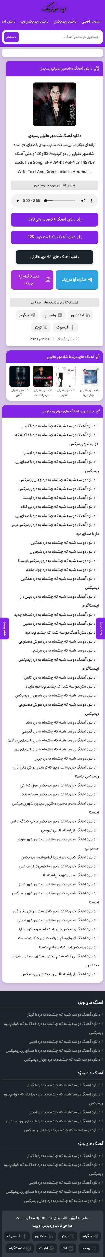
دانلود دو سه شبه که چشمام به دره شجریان (62, 551)
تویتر (38, 327)
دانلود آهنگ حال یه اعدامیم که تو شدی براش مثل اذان (54, 911)
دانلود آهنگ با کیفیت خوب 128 (51, 237)
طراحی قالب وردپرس (57, 1226)
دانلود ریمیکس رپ (34, 21)
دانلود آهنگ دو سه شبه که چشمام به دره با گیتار (58, 426)
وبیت (36, 1226)
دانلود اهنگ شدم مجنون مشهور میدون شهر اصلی (56, 920)
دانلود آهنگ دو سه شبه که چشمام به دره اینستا (58, 497)
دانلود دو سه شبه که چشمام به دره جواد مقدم (60, 569)
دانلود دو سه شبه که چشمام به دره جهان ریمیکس (57, 480)
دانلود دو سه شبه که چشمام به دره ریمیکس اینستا (56, 561)
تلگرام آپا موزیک (74, 279)
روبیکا (86, 1248)
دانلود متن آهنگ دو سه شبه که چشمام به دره (60, 632)
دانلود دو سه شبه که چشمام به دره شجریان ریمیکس (55, 695)
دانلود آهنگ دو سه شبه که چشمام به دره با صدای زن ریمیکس (53, 1050)
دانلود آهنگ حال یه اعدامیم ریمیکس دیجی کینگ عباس (52, 821)
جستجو (11, 37)
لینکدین (77, 315)
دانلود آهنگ (65, 339)
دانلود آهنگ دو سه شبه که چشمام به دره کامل (59, 677)
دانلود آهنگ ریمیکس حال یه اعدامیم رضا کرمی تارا (57, 929)
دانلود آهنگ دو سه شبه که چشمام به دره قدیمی (58, 731)
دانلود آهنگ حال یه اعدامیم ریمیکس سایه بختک (58, 794)
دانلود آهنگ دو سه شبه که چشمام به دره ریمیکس (56, 488)
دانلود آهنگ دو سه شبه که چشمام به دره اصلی (59, 452)
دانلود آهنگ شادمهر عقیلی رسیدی (66, 68)
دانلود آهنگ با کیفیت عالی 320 (51, 219)
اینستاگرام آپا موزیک (29, 279)
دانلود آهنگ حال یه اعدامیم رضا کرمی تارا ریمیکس (57, 866)
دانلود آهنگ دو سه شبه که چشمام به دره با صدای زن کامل (51, 740)
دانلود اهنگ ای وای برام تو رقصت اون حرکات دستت (56, 938)
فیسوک (62, 327)
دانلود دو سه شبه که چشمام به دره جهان (64, 758)
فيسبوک (14, 1236)
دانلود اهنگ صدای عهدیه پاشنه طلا (68, 875)
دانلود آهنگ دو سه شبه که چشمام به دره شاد (60, 722)
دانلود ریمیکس (65, 21)
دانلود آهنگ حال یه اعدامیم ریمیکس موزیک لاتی (57, 785)
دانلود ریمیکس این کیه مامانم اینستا (67, 947)
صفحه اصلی (91, 21)
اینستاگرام (17, 1248)
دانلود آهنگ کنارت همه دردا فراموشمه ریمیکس (58, 857)
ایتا (64, 1248)
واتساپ (50, 315)
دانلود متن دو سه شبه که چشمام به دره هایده (60, 686)
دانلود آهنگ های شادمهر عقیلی (54, 257)
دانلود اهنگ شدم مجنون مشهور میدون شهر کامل (56, 884)
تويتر (65, 1236)
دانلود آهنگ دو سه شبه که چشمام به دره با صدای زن (55, 516)
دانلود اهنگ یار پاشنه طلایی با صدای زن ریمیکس (58, 974)
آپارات (43, 1248)
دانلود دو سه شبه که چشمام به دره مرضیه (63, 650)
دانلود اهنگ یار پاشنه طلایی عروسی (68, 830)
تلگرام (24, 315)
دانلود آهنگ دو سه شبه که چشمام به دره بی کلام (57, 506)
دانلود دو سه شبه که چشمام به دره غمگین (62, 542)
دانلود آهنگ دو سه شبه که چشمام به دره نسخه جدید (54, 614)
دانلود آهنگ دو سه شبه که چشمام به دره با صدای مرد (54, 749)
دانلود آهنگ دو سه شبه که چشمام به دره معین (59, 623)
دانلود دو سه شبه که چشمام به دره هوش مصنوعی (56, 641)
